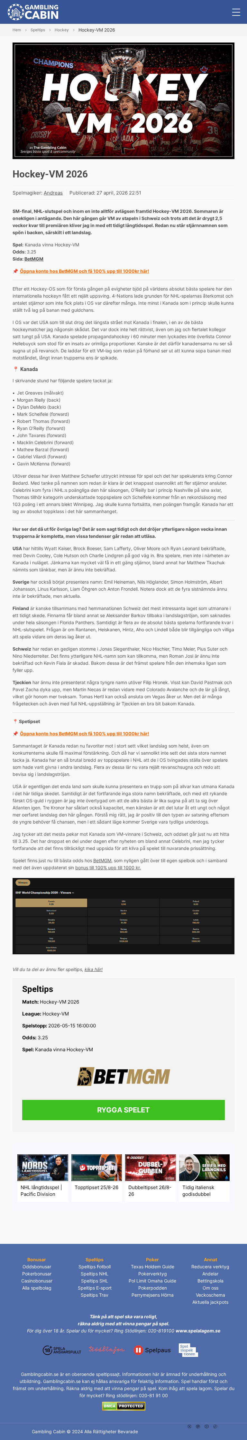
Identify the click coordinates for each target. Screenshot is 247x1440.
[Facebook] (215, 1426)
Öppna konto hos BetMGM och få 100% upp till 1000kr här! (84, 271)
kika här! (94, 969)
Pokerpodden (152, 1288)
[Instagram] (198, 1426)
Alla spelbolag (36, 1288)
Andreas (53, 193)
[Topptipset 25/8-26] (96, 1167)
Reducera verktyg (210, 1266)
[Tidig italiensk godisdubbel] (204, 1167)
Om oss (210, 1288)
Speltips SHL (94, 1280)
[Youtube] (207, 1426)
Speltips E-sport (95, 1288)
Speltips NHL (94, 1273)
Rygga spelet (123, 1110)
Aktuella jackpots (210, 1302)
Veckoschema (210, 1295)
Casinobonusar (36, 1280)
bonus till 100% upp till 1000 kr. (108, 867)
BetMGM (33, 259)
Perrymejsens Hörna (153, 1295)
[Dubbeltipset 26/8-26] (150, 1167)
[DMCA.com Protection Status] (123, 1406)
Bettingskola (210, 1280)
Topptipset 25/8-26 (96, 1187)
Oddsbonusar (37, 1266)
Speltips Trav (94, 1295)
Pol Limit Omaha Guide (152, 1280)
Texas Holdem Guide (152, 1266)
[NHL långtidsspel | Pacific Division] (42, 1167)
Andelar (210, 1273)
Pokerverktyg (152, 1273)
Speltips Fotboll (94, 1266)
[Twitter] (190, 1426)
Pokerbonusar (36, 1273)
